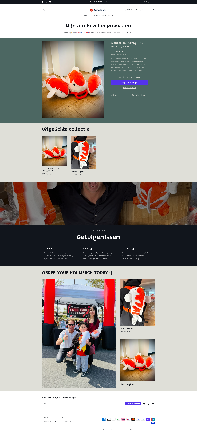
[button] (44, 10)
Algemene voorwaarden (117, 429)
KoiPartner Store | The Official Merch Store (60, 429)
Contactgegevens (131, 429)
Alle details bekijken (138, 95)
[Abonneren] (76, 403)
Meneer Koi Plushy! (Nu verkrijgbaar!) (51, 170)
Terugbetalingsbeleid (102, 429)
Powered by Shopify (78, 429)
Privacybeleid (90, 429)
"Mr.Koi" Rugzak (77, 172)
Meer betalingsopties (129, 88)
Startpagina (127, 384)
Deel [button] (114, 95)
